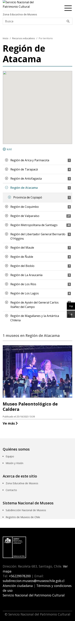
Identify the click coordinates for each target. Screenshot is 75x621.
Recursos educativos (23, 38)
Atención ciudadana (18, 585)
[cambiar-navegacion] (68, 7)
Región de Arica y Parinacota (29, 160)
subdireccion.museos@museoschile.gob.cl (33, 581)
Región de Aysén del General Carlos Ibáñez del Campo (34, 304)
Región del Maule (22, 248)
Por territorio (46, 38)
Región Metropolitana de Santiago (34, 225)
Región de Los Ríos (23, 284)
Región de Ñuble (21, 257)
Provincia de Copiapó (27, 197)
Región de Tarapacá (24, 169)
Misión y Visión (14, 463)
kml (9, 149)
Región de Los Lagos (24, 293)
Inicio (5, 38)
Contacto (11, 490)
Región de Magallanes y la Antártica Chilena (34, 318)
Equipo (10, 456)
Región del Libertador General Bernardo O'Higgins (37, 236)
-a (72, 314)
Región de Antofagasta (26, 178)
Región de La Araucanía (26, 275)
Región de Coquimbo (24, 207)
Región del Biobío (22, 266)
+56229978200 (19, 576)
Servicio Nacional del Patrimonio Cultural (34, 595)
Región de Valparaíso (24, 216)
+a (72, 306)
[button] (6, 160)
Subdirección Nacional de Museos (26, 510)
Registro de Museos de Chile (23, 517)
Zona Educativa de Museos (22, 483)
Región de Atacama (24, 188)
